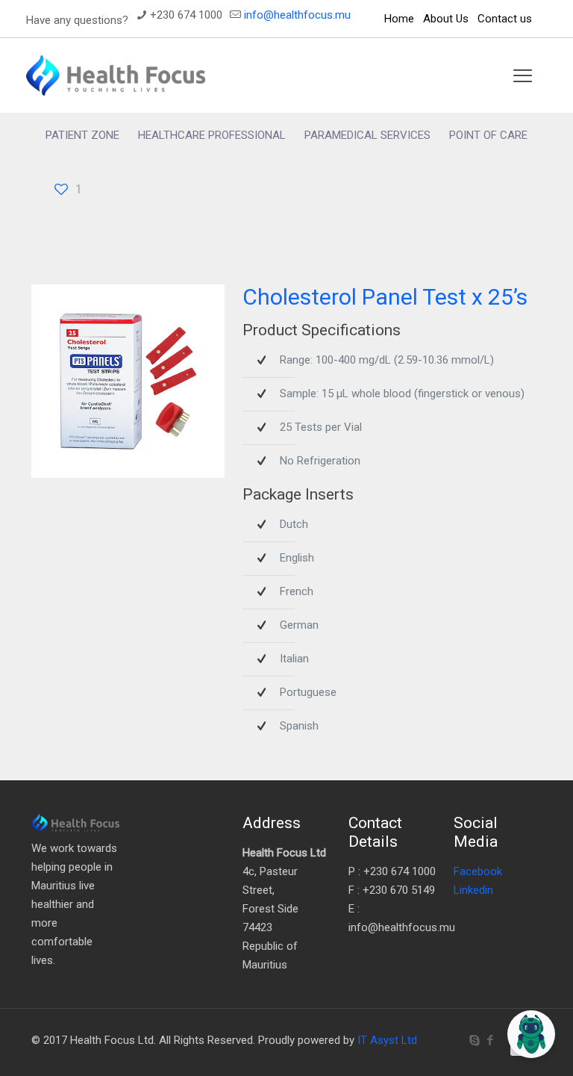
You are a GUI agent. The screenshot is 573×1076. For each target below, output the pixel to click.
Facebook (478, 871)
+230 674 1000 (186, 15)
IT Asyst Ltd (387, 1040)
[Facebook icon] (489, 1040)
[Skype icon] (474, 1040)
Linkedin (473, 890)
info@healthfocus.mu (297, 15)
